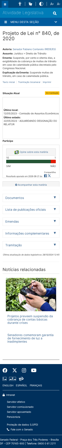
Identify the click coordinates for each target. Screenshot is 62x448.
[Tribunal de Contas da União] (21, 379)
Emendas (12, 221)
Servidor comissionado (20, 406)
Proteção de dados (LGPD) (22, 424)
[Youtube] (33, 370)
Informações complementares (27, 233)
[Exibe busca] (54, 13)
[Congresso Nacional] (12, 379)
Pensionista (13, 416)
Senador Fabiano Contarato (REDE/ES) (34, 49)
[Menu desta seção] (5, 22)
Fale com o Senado (21, 429)
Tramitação (13, 245)
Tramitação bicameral (29, 82)
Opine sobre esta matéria (33, 151)
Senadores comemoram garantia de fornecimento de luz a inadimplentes (30, 338)
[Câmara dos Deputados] (5, 379)
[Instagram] (24, 370)
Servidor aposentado (19, 411)
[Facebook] (6, 370)
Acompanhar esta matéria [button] (32, 184)
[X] (49, 176)
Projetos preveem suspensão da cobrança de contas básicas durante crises (30, 319)
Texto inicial (9, 82)
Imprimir (47, 82)
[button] (20, 4)
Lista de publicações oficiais (25, 209)
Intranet (10, 394)
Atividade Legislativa (23, 12)
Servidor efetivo (16, 401)
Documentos (14, 198)
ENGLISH (8, 385)
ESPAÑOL (21, 385)
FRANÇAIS (36, 385)
